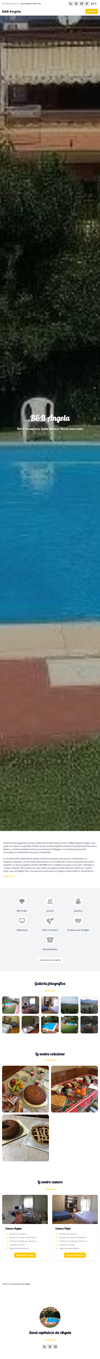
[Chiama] (70, 3)
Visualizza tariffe (25, 1255)
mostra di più (9, 876)
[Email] (81, 3)
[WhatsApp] (76, 3)
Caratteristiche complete (50, 960)
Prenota (92, 11)
